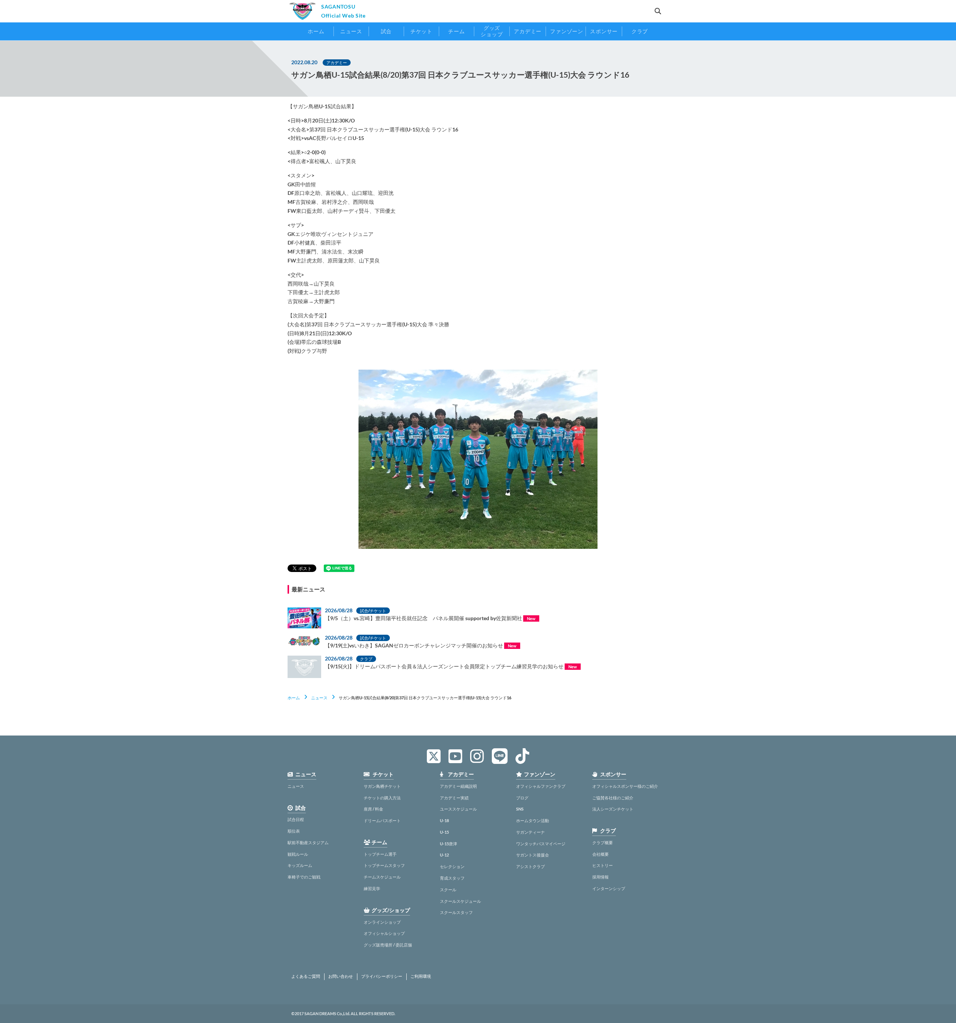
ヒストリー (602, 865)
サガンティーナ (530, 832)
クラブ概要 (602, 842)
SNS (520, 808)
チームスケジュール (382, 876)
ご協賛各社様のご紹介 (612, 797)
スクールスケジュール (460, 901)
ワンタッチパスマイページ (540, 843)
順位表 (294, 830)
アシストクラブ (530, 866)
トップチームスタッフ (384, 865)
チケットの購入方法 (382, 797)
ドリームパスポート (382, 820)
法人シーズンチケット (612, 808)
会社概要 (600, 854)
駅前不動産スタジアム (308, 842)
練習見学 (372, 888)
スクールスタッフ (456, 912)
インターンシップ (608, 888)
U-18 (444, 820)
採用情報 (600, 876)
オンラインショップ (382, 922)
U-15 (444, 832)
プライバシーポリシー (381, 976)
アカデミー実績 (454, 797)
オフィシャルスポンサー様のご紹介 (625, 786)
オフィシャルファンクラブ (540, 786)
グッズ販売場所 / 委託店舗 (388, 944)
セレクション (452, 866)
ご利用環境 (420, 976)
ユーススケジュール (458, 808)
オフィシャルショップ (384, 933)
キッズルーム (300, 865)
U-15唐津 (448, 843)
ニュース (319, 697)
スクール (448, 889)
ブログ (522, 797)
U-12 (444, 854)
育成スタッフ (452, 878)
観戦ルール (298, 854)
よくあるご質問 (305, 976)
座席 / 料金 (373, 808)
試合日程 (296, 819)
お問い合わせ (340, 976)
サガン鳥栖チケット (382, 786)
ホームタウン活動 (532, 820)
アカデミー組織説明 (458, 786)
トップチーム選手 (380, 854)
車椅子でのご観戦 (304, 876)
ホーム (294, 697)
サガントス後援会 (532, 854)
